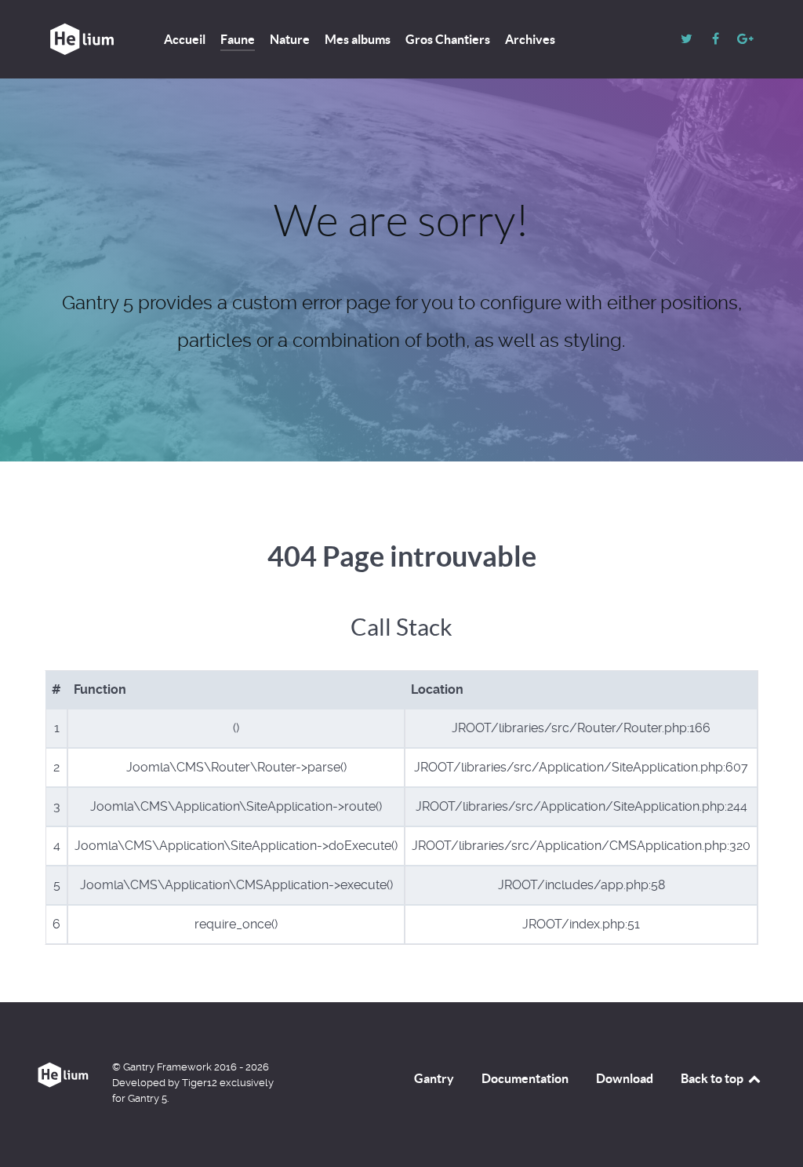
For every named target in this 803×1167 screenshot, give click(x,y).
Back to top (713, 1078)
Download (624, 1078)
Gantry (434, 1078)
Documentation (525, 1078)
